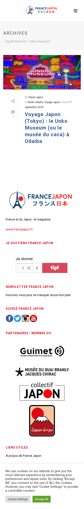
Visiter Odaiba (35, 102)
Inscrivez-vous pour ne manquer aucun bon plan (38, 295)
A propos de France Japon (23, 455)
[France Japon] (42, 9)
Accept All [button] (41, 499)
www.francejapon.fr (19, 229)
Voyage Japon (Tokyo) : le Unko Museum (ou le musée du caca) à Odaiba (47, 127)
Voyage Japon (52, 102)
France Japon (35, 97)
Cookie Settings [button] (18, 499)
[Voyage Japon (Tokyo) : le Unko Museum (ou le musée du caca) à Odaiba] (42, 72)
